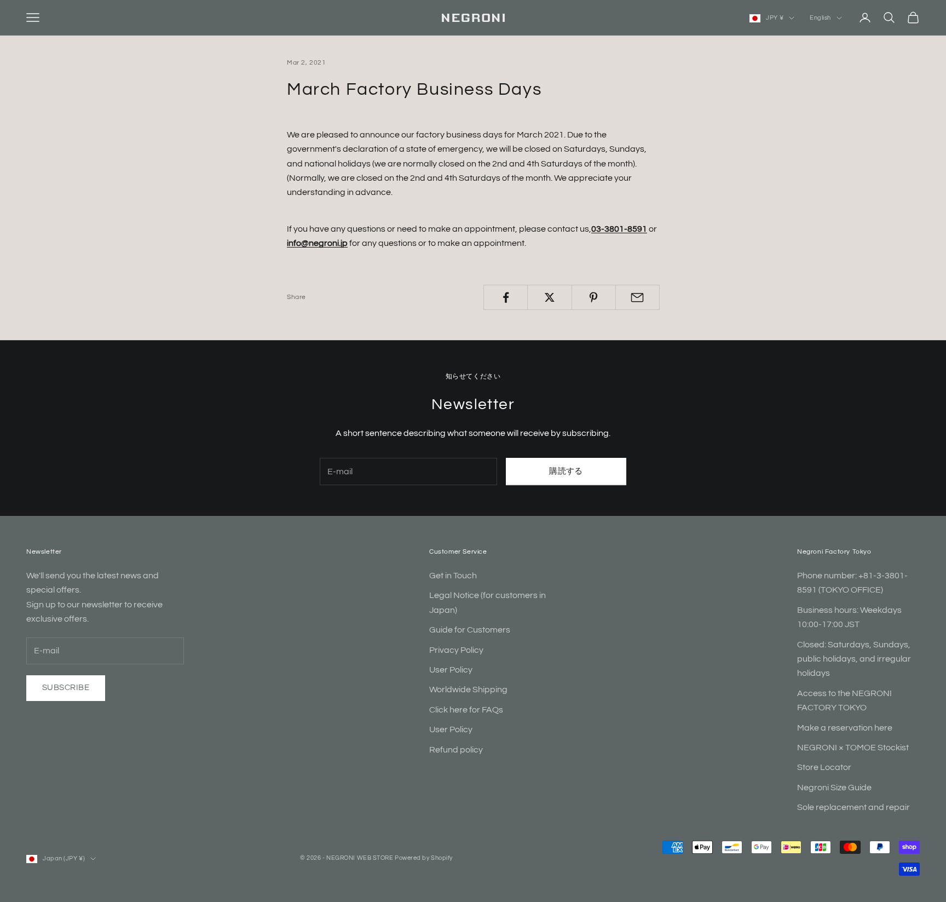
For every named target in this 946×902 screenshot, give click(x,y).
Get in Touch (453, 575)
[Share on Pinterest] (593, 297)
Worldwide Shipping (468, 689)
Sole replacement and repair (853, 807)
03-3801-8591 (619, 229)
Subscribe (65, 687)
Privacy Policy (456, 650)
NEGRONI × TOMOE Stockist (853, 747)
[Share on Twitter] (549, 297)
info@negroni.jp (317, 243)
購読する (566, 471)
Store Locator (824, 767)
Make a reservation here (844, 727)
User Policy (450, 669)
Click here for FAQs (466, 709)
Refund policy (456, 749)
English (820, 18)
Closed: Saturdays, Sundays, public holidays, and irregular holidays (854, 659)
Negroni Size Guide (834, 787)
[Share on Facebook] (505, 297)
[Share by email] (637, 297)
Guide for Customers (469, 629)
